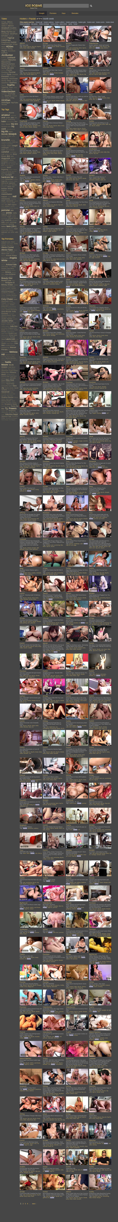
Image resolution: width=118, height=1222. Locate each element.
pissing (16, 208)
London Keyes (10, 345)
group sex (11, 173)
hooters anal (90, 22)
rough (9, 216)
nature (16, 201)
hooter (75, 24)
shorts (95, 986)
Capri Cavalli (5, 288)
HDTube (4, 49)
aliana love (95, 727)
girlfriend (4, 173)
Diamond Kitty (11, 303)
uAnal (15, 87)
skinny (16, 218)
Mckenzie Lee (12, 349)
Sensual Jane (11, 393)
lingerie (3, 190)
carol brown (37, 907)
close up (15, 142)
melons (10, 197)
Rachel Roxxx (11, 374)
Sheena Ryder (6, 401)
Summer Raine (5, 406)
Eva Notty (4, 308)
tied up (40, 853)
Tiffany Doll (4, 412)
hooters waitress (49, 22)
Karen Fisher (10, 330)
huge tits (4, 181)
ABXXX (11, 26)
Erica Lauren (12, 306)
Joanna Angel (10, 324)
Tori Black (11, 412)
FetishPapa (6, 40)
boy (44, 961)
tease (27, 1090)
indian (15, 181)
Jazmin (15, 319)
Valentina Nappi (11, 414)
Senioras (4, 79)
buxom (52, 546)
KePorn (3, 57)
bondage (4, 136)
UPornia (9, 89)
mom (3, 201)
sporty (70, 24)
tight (7, 228)
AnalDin (13, 28)
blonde (4, 134)
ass (12, 117)
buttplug (35, 127)
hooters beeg (54, 24)
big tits (4, 131)
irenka (56, 1011)
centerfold (52, 284)
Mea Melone (5, 352)
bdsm (3, 124)
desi (85, 232)
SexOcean (13, 79)
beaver (48, 828)
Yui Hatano (12, 420)
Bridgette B (9, 283)
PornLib (15, 74)
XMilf (2, 98)
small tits (8, 220)
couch (102, 1065)
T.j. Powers (11, 408)
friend (15, 169)
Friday (3, 309)
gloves (78, 574)
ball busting (58, 441)
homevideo (9, 179)
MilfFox (13, 66)
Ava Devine (4, 276)
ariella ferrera (49, 518)
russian (14, 216)
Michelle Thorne (6, 356)
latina (9, 186)
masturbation (6, 194)
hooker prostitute (25, 24)
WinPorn (8, 96)
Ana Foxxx (5, 258)
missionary (5, 199)
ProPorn (12, 76)
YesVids (4, 104)
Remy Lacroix (5, 378)
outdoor (7, 206)
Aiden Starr (10, 243)
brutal (103, 854)
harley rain (92, 963)
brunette (5, 140)
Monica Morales (11, 358)
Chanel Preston (7, 292)
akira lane (48, 309)
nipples (9, 202)
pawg (101, 48)
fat (17, 164)
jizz (2, 185)
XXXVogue (5, 103)
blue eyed (73, 1067)
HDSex (9, 46)
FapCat (11, 38)
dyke (35, 206)
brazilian (104, 74)
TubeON (4, 87)
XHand (14, 96)
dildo (12, 156)
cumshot (5, 152)
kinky (9, 185)
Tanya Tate (4, 410)
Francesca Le (12, 308)
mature (4, 197)
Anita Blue (4, 266)
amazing (99, 124)
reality (15, 213)
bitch (84, 204)
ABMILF (4, 26)
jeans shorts (63, 24)
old (6, 204)
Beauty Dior (7, 278)
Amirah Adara (11, 255)
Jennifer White (7, 321)
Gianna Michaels (11, 309)
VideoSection (8, 91)
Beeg (3, 32)
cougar (3, 146)
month (45, 18)
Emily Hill (4, 306)
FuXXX (13, 42)
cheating (3, 142)
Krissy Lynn (13, 335)
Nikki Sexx (4, 369)
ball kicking (102, 853)
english (94, 413)
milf (14, 196)
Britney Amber (7, 285)
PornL (9, 74)
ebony (11, 160)
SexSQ (3, 81)
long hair (9, 190)
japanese (12, 183)
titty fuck (11, 228)
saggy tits (45, 1013)
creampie (5, 148)
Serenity (3, 395)
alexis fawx (95, 284)
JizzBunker (7, 55)
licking (10, 188)
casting (13, 140)
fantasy (13, 164)
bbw (15, 121)
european (4, 162)
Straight (41, 13)
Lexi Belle (7, 341)
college (3, 143)
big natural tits (11, 129)
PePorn (3, 70)
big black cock (6, 126)
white (12, 232)
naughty (3, 202)
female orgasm (9, 165)
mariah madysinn (55, 181)
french (11, 169)
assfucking (11, 119)
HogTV (4, 51)
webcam (4, 232)
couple (9, 146)
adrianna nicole (96, 700)
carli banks (46, 284)
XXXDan (5, 100)
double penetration (25, 100)
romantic (3, 216)
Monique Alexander (7, 360)
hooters (15, 179)
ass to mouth (98, 46)
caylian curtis (97, 728)
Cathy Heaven (12, 290)
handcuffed (92, 467)
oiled (2, 204)
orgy (2, 206)
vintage (11, 230)
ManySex (12, 60)
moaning (13, 199)
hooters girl (39, 22)
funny (3, 171)
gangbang (8, 171)
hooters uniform (59, 22)
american (13, 115)
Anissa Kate (11, 264)
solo (3, 222)
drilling (78, 882)
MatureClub (6, 62)
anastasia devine (50, 622)
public (3, 213)
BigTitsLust (10, 32)
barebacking (10, 121)
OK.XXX (10, 68)
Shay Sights (9, 399)
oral (9, 204)
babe (3, 121)
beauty (8, 124)
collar (62, 1170)
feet (2, 165)
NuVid (3, 68)
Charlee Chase (5, 293)
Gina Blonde (6, 311)
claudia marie (74, 389)
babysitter (45, 574)
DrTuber (4, 36)
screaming (4, 218)
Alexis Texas (10, 252)
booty (9, 136)
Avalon (11, 276)
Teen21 (3, 85)
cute (10, 154)
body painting (23, 622)
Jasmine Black (6, 315)
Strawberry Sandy (11, 404)
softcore (14, 220)
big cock (34, 46)
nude (13, 202)
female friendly (106, 935)
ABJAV (11, 24)
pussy (9, 213)
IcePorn (4, 53)
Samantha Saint (6, 386)
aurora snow (49, 152)
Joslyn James (5, 326)
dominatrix (69, 49)
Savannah (5, 392)
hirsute (48, 829)
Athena (8, 272)
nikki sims (55, 932)
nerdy (77, 884)
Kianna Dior (4, 335)
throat (3, 228)
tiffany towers (23, 934)
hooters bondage (44, 24)
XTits (12, 98)
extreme (32, 489)
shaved (10, 218)
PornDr (9, 70)
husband (10, 181)
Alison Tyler (5, 253)
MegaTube (5, 66)
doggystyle (5, 158)
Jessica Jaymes (6, 323)
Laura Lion (10, 339)
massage (4, 192)
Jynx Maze (4, 328)
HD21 (3, 47)
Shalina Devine (7, 397)
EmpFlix (4, 38)
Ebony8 (11, 36)
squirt (7, 222)
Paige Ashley (13, 370)
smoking (100, 986)
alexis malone (73, 128)
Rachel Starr (5, 376)
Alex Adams (9, 245)
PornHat (12, 72)
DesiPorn (13, 34)
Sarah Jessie (9, 388)
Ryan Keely (10, 384)
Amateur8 (5, 28)
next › (34, 1204)
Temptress (12, 411)
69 (46, 466)
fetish (9, 167)
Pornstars (53, 13)
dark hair (80, 155)
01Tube (3, 22)
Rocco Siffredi (6, 382)
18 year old (4, 113)
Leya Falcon (10, 343)
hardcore (5, 177)
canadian (55, 906)
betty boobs (26, 1143)
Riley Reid (10, 380)
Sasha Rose (11, 390)
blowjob (13, 134)
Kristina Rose (5, 337)
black (11, 132)
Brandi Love (6, 280)
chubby (9, 142)
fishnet (27, 549)
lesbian (4, 188)
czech (21, 74)
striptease (4, 224)
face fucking (11, 162)
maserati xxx (75, 100)
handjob (8, 175)
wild (2, 234)
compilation (9, 143)
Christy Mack (5, 297)
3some (11, 113)
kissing (14, 185)
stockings (13, 222)
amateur (5, 115)
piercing (10, 208)
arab (93, 546)
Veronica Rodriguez (11, 418)
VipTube (4, 94)
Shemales (75, 13)
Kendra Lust (12, 333)
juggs (5, 185)
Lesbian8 (11, 57)
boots (44, 624)
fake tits (8, 164)
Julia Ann (13, 326)
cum (3, 150)
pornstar (5, 210)
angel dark (98, 1170)
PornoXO (5, 76)
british (7, 138)
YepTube (14, 103)
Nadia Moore (6, 363)
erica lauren (83, 700)
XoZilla (7, 98)
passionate (4, 208)
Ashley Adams (6, 270)
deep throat (69, 179)
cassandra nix (100, 309)
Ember (12, 304)
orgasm (14, 204)
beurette (101, 546)
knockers (4, 186)
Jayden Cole (11, 317)
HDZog (10, 49)
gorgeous (79, 259)
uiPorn (3, 89)
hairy (3, 175)
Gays (63, 13)
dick (8, 156)
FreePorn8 (5, 42)
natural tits (9, 201)
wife (16, 232)
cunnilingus (13, 152)
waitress (106, 48)
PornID (3, 74)
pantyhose (45, 310)
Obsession (4, 370)
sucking (11, 224)
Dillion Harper (5, 304)
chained (102, 466)
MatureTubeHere (8, 64)
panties (12, 206)
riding (9, 215)
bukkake (56, 1145)
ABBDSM (4, 24)
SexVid (14, 80)
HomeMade (11, 51)
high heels (55, 624)
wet (9, 232)
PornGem (4, 72)
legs (13, 186)
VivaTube (11, 94)
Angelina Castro (6, 262)
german (14, 171)
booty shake (26, 48)
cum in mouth (10, 150)
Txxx (11, 87)
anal (3, 117)
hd (12, 177)
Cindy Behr (13, 297)
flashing (99, 413)
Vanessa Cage (6, 416)
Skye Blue (8, 402)
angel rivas (52, 727)
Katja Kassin (10, 331)
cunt (2, 154)
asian (8, 117)
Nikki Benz (11, 367)
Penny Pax (5, 372)
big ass (14, 124)
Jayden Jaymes (6, 319)
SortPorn (13, 83)
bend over (59, 259)
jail (72, 545)
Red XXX (13, 376)
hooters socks (100, 22)
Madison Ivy (5, 347)
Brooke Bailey (11, 286)
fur (39, 700)
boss (60, 179)
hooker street (110, 22)
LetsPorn (4, 60)
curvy (7, 154)
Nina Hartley (11, 369)
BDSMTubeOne (6, 30)
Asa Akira (10, 268)
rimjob (14, 215)
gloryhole (33, 622)
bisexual (54, 361)
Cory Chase (7, 299)
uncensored (4, 230)
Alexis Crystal (7, 247)
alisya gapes (72, 725)
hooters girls (82, 22)
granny (48, 1011)
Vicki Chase (4, 420)
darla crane (100, 1067)
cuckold (11, 148)
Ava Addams (10, 274)
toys (16, 229)
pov (12, 210)
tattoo (3, 226)
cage (78, 675)
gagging (45, 74)
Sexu (9, 81)
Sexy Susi (10, 395)
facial (3, 164)
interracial (4, 183)
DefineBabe (5, 34)
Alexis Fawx (7, 250)
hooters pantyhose (71, 22)
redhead (4, 215)
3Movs (9, 22)
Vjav (2, 96)
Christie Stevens (11, 295)
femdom (3, 167)
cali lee (31, 599)
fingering (4, 169)
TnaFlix (11, 85)
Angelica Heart (12, 260)
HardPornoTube (6, 44)
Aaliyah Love (5, 242)
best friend (49, 442)
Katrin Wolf (4, 333)
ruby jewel (50, 1038)
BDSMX (15, 30)
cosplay (33, 573)
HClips (15, 44)
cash (67, 727)
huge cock (103, 963)
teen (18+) (11, 226)
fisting (37, 489)
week (51, 18)
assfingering (46, 728)
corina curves (73, 803)
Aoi (10, 266)
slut (2, 220)
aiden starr (26, 388)
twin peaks (34, 24)
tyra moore (102, 518)
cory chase (104, 649)
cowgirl (14, 146)
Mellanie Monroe (10, 355)
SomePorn (5, 83)
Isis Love (11, 313)
